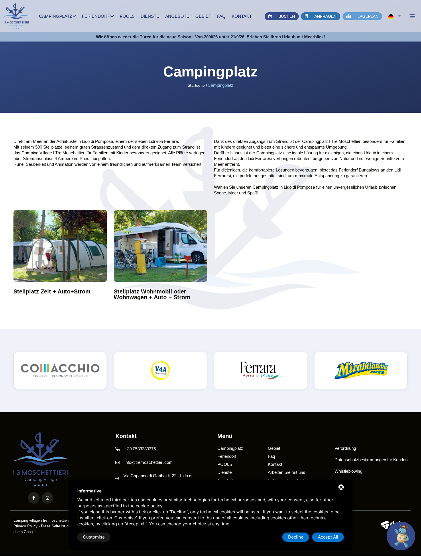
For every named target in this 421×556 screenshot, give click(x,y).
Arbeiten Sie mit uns (286, 472)
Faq (221, 16)
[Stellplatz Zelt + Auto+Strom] (60, 246)
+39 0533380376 (140, 448)
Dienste (150, 16)
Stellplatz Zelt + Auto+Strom (52, 291)
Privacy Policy (25, 526)
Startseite (196, 85)
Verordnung (345, 448)
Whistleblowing (348, 471)
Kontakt (242, 16)
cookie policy (149, 505)
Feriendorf (96, 16)
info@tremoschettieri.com (149, 462)
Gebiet (203, 16)
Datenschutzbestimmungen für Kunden (371, 459)
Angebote (177, 16)
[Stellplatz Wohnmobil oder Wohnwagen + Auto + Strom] (160, 246)
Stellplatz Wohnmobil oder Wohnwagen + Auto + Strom (152, 294)
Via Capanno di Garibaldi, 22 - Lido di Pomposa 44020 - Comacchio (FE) (157, 479)
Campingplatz (55, 16)
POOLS (127, 16)
